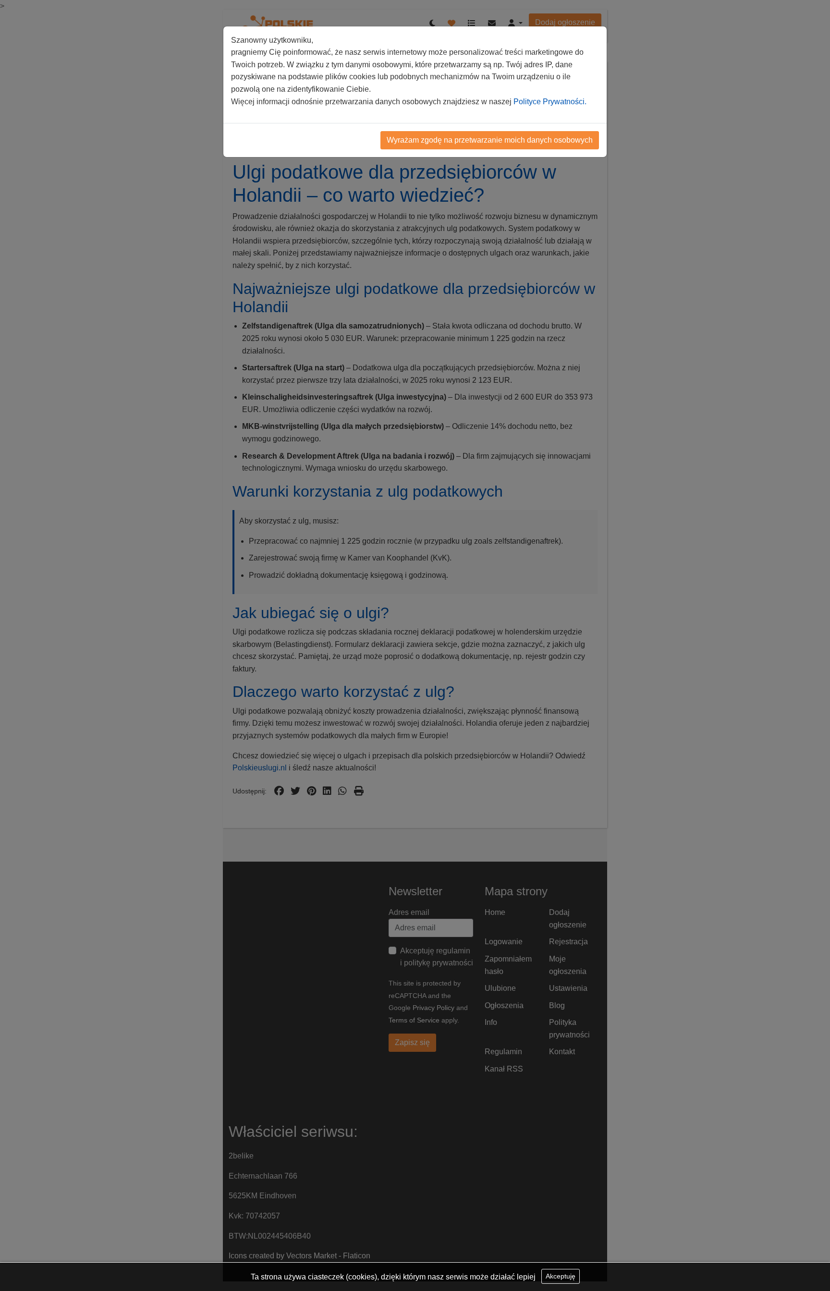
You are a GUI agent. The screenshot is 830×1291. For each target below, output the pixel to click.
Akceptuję (560, 1276)
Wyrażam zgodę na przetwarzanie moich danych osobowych (490, 140)
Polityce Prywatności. (549, 101)
